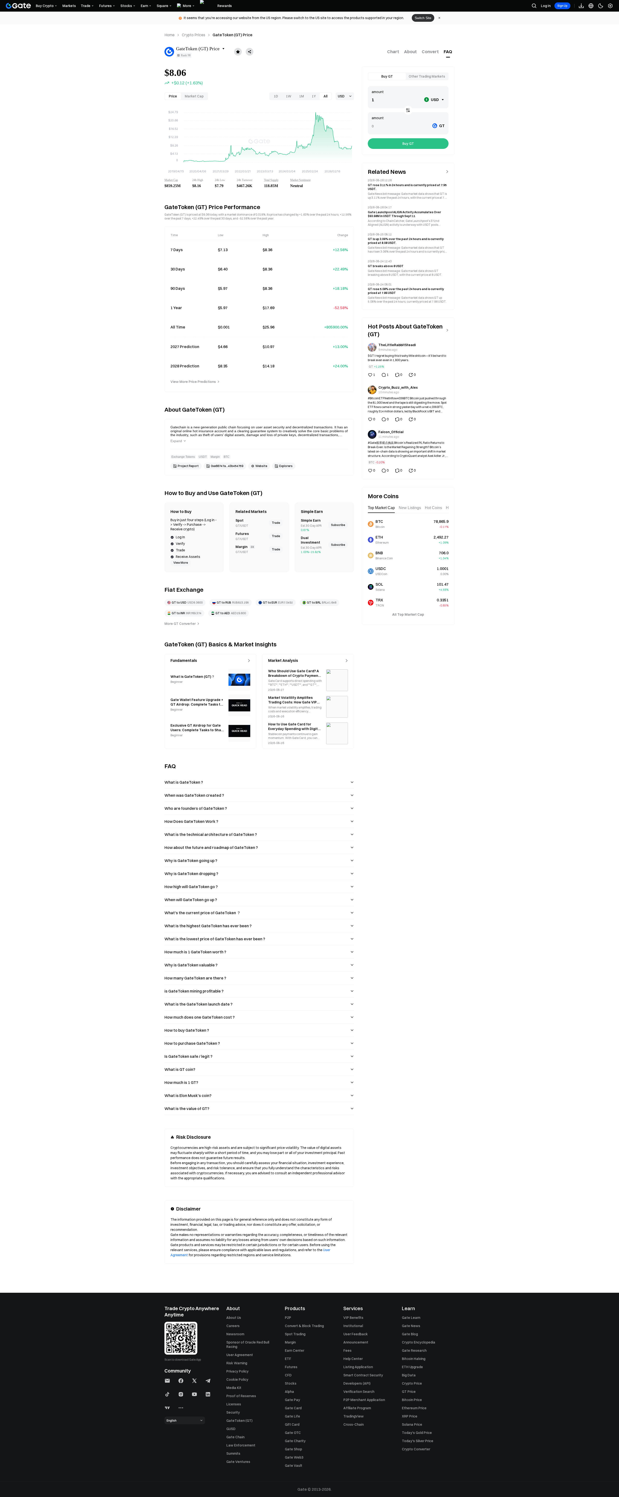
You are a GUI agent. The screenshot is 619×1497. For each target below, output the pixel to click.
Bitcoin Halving (413, 1359)
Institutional (353, 1326)
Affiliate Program (357, 1408)
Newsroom (235, 1334)
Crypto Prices (193, 34)
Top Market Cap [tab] (381, 508)
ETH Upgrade (412, 1367)
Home (169, 34)
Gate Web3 (294, 1457)
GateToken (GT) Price (232, 34)
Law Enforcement (240, 1445)
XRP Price (409, 1416)
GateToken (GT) (239, 1420)
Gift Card (292, 1424)
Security (233, 1412)
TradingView (353, 1416)
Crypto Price (412, 1383)
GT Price (409, 1391)
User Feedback (355, 1334)
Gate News (411, 1326)
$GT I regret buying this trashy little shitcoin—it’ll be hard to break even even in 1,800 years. (407, 358)
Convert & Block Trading (304, 1326)
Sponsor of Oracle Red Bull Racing (247, 1344)
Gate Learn (411, 1317)
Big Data (409, 1375)
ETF (288, 1359)
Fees (347, 1350)
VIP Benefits (353, 1317)
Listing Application (358, 1367)
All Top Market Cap (408, 614)
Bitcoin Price (412, 1400)
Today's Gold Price (417, 1433)
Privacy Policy (237, 1371)
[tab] (393, 52)
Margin (290, 1342)
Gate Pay (292, 1400)
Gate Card (293, 1408)
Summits (233, 1453)
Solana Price (412, 1424)
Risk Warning (236, 1363)
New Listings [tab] (410, 508)
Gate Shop (293, 1449)
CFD (288, 1375)
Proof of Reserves (241, 1396)
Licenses (233, 1404)
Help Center (353, 1359)
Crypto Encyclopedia (418, 1342)
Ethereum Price (414, 1408)
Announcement (355, 1342)
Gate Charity (295, 1441)
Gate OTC (293, 1433)
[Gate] (18, 6)
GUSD (231, 1429)
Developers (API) (356, 1383)
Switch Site (423, 18)
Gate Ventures (238, 1462)
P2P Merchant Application (364, 1400)
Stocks (290, 1383)
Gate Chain (235, 1437)
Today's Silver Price (417, 1441)
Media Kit (233, 1388)
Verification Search (358, 1391)
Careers (233, 1326)
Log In (546, 6)
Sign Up (562, 5)
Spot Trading (295, 1334)
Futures (291, 1367)
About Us (233, 1317)
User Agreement (239, 1355)
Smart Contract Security (363, 1375)
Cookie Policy (237, 1379)
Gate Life (292, 1416)
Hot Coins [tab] (433, 508)
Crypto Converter (416, 1449)
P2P (288, 1317)
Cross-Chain (353, 1424)
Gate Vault (293, 1465)
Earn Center (294, 1350)
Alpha (289, 1391)
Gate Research (414, 1350)
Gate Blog (410, 1334)
